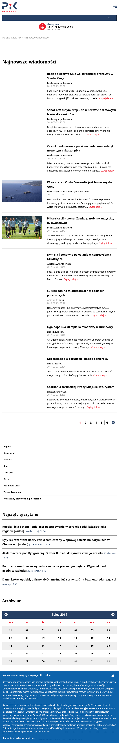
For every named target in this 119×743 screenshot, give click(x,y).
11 (75, 638)
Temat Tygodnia (12, 492)
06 (108, 630)
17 (59, 645)
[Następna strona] (113, 422)
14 (10, 645)
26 (92, 653)
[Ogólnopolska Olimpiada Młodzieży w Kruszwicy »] (22, 337)
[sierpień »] (113, 614)
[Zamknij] (113, 676)
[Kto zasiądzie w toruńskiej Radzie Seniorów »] (22, 367)
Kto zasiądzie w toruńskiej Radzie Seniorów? (77, 359)
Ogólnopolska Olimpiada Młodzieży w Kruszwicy (80, 327)
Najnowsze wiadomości (36, 37)
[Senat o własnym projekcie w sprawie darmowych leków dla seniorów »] (22, 122)
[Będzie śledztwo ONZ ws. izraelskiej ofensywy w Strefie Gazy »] (22, 86)
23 (43, 653)
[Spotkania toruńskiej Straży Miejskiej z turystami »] (22, 397)
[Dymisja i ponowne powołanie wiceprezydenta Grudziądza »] (22, 266)
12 (92, 638)
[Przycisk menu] (115, 6)
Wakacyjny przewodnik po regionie (22, 498)
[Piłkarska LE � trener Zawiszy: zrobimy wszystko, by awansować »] (22, 230)
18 (75, 645)
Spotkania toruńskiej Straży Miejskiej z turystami (81, 387)
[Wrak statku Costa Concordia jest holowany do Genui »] (22, 194)
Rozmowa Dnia (12, 485)
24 (59, 653)
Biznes (7, 479)
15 (26, 645)
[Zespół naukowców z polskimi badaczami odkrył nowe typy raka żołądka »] (22, 158)
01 (26, 630)
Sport (6, 466)
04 (75, 630)
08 (26, 638)
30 (10, 630)
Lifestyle (8, 472)
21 (10, 653)
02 (43, 630)
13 (108, 638)
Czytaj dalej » (106, 98)
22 (26, 653)
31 (59, 661)
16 (43, 645)
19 (92, 645)
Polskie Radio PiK (11, 37)
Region (7, 446)
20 (108, 645)
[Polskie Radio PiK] (9, 7)
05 (92, 630)
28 (10, 661)
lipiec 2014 (59, 615)
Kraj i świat (9, 453)
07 (10, 638)
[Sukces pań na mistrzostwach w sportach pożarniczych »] (22, 303)
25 (75, 653)
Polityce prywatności (28, 698)
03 (59, 630)
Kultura (7, 459)
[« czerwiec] (6, 614)
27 (108, 653)
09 (43, 638)
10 (59, 638)
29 (26, 661)
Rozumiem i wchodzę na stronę (19, 738)
